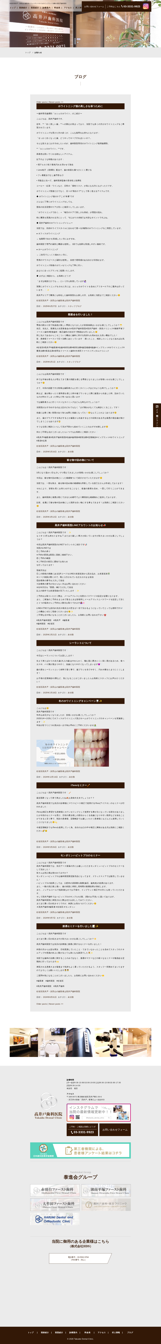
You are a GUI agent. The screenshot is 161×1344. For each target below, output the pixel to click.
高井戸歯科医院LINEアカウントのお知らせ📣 (80, 525)
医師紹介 (23, 8)
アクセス (68, 8)
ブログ (130, 1332)
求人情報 (79, 8)
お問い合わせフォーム (94, 6)
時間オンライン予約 (157, 417)
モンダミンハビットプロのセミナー (80, 855)
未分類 (71, 452)
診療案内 (47, 8)
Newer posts (56, 102)
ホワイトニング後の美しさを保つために (80, 106)
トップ (13, 8)
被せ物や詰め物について (80, 460)
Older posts (41, 102)
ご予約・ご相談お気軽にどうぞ (82, 1130)
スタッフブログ (75, 306)
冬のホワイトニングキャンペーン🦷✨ (80, 701)
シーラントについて (80, 643)
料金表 (57, 8)
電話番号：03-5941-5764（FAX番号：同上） (78, 1258)
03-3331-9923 (132, 6)
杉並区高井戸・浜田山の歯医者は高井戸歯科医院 (58, 300)
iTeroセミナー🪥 (80, 785)
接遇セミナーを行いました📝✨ (81, 926)
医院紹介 (35, 8)
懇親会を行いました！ (80, 314)
